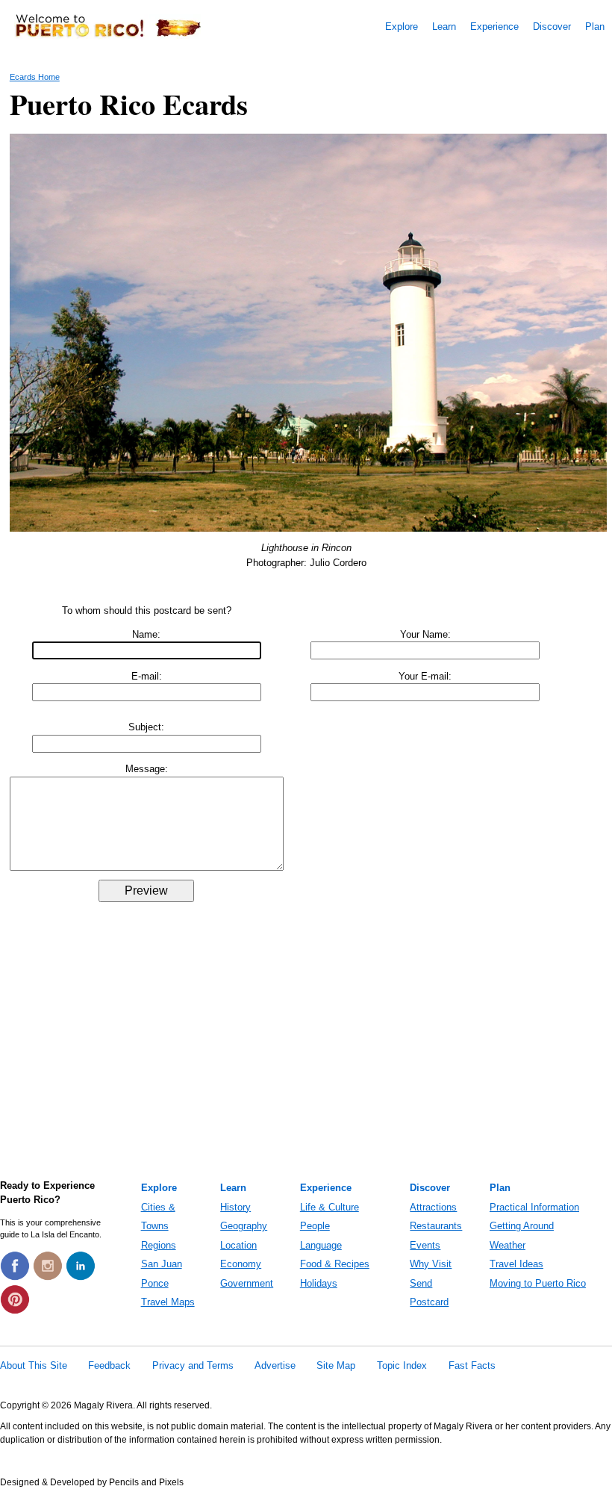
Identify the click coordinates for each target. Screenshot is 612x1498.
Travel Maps (168, 1302)
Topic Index (402, 1366)
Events (425, 1245)
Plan (595, 26)
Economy (240, 1263)
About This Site (33, 1366)
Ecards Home (35, 76)
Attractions (433, 1207)
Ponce (155, 1283)
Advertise (275, 1366)
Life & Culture (329, 1207)
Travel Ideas (516, 1263)
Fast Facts (472, 1366)
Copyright (20, 1405)
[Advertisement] (306, 1059)
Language (321, 1245)
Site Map (335, 1366)
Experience (494, 26)
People (315, 1225)
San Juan (161, 1263)
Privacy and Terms (193, 1366)
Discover (552, 26)
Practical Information (534, 1207)
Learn (444, 26)
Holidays (318, 1283)
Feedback (109, 1366)
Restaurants (436, 1225)
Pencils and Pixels (146, 1482)
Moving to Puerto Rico (538, 1283)
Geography (243, 1225)
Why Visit (431, 1263)
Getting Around (522, 1225)
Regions (158, 1245)
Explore (401, 26)
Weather (507, 1245)
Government (246, 1283)
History (235, 1207)
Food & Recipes (334, 1263)
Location (238, 1245)
